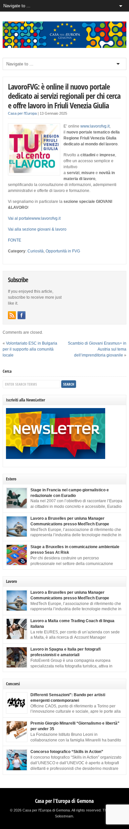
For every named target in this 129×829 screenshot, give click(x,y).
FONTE (14, 240)
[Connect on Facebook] (21, 315)
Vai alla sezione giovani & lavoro (37, 229)
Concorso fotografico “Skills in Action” (66, 751)
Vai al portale (19, 218)
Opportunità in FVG (63, 251)
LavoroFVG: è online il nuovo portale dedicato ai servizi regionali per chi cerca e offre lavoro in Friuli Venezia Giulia (64, 96)
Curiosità (35, 251)
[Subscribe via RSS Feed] (12, 315)
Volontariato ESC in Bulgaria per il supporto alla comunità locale (30, 349)
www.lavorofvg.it (94, 126)
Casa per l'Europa (22, 113)
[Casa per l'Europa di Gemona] (64, 46)
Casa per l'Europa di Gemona (64, 801)
